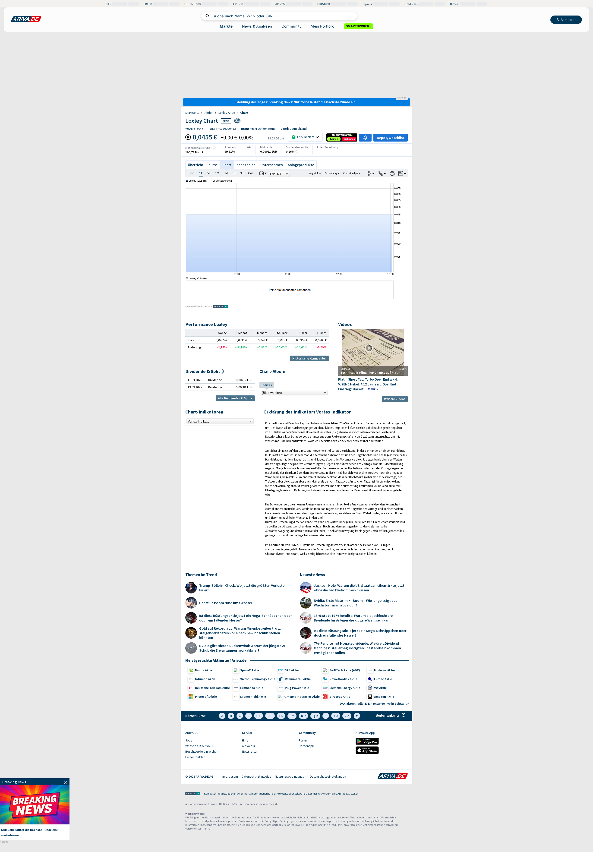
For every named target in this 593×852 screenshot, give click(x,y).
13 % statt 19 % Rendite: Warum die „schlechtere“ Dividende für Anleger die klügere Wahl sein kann (354, 617)
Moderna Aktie (384, 670)
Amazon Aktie (384, 696)
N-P (303, 716)
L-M (292, 716)
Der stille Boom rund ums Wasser (225, 602)
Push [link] (191, 173)
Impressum (230, 776)
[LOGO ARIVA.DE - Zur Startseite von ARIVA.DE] (26, 19)
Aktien (209, 112)
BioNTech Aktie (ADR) (344, 670)
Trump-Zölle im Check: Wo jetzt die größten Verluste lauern (241, 587)
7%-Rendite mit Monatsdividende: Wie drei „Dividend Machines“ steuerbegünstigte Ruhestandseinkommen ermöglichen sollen (357, 648)
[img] (214, 147)
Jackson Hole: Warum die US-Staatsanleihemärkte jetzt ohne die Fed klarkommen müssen (359, 587)
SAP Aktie (292, 670)
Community (291, 26)
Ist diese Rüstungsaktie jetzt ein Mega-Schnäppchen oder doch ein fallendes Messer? (245, 617)
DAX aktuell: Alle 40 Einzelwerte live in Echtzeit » (374, 703)
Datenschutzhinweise (256, 776)
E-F (258, 716)
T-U (336, 716)
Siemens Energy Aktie (344, 688)
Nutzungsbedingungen (290, 776)
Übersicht (196, 164)
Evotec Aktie (383, 679)
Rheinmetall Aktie (298, 679)
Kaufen (334, 139)
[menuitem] (211, 740)
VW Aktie (380, 688)
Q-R (315, 716)
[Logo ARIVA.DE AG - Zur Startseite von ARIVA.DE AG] (192, 794)
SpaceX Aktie (249, 670)
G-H (270, 716)
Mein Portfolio (322, 26)
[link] (334, 139)
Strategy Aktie (339, 696)
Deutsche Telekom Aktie (212, 688)
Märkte (226, 26)
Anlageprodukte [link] (301, 164)
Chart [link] (244, 112)
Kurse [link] (213, 164)
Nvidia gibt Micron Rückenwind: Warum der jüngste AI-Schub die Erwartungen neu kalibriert (243, 648)
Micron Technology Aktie (257, 679)
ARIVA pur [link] (248, 746)
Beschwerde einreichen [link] (201, 751)
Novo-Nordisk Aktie (343, 679)
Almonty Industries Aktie (302, 696)
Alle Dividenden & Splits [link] (235, 398)
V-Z (347, 716)
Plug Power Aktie (297, 688)
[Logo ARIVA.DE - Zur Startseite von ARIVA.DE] (393, 776)
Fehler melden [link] (195, 757)
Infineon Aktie (205, 679)
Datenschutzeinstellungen (328, 776)
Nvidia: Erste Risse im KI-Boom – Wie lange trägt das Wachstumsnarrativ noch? (355, 602)
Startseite (192, 112)
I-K (281, 716)
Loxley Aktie (226, 112)
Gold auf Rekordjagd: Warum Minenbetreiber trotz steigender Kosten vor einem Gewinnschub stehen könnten (240, 633)
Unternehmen (271, 164)
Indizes (267, 385)
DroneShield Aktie (253, 696)
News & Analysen (257, 26)
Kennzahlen (246, 164)
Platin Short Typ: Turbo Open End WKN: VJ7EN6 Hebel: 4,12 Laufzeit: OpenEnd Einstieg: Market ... (368, 384)
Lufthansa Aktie (251, 688)
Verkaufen (349, 139)
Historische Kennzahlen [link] (309, 358)
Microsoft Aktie (206, 696)
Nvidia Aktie (203, 670)
